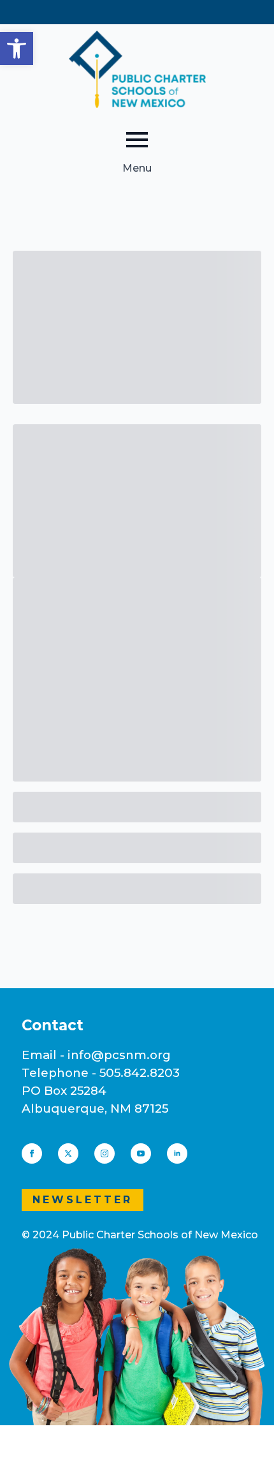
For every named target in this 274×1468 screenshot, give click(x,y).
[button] (16, 48)
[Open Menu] (137, 140)
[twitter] (68, 1153)
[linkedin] (177, 1153)
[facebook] (32, 1153)
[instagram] (104, 1153)
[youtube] (141, 1153)
